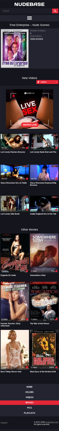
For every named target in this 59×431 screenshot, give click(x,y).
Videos (30, 397)
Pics (29, 408)
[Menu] (29, 18)
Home (29, 387)
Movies (29, 402)
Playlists (29, 413)
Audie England (36, 39)
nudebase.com (52, 422)
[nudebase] (30, 4)
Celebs (29, 392)
